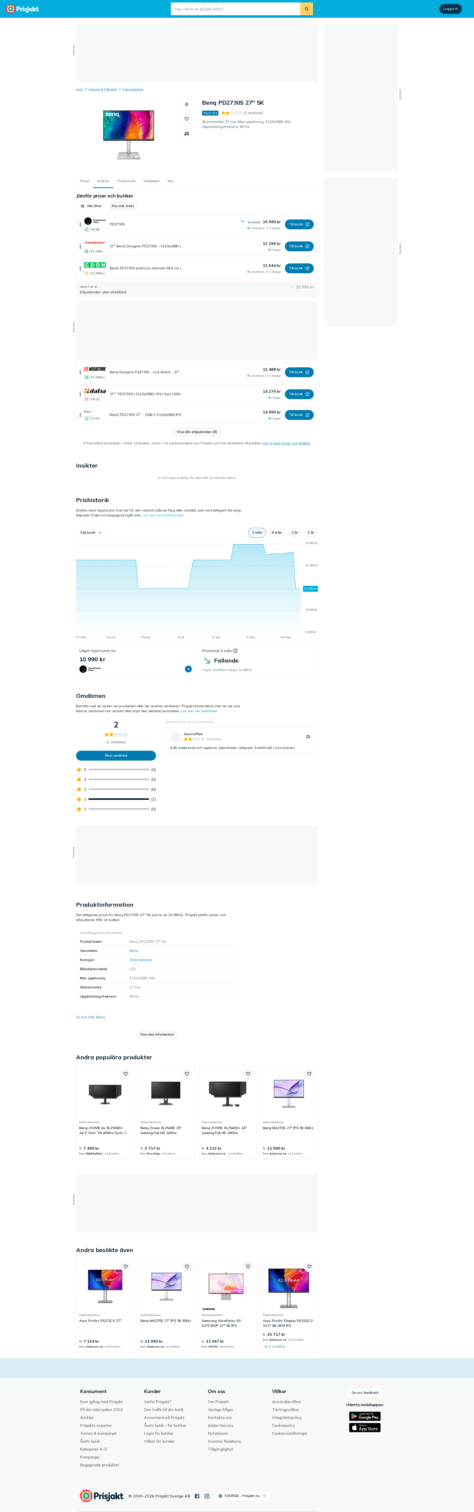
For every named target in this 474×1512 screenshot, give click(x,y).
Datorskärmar (133, 89)
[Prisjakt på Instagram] (207, 1495)
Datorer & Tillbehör (103, 89)
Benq (134, 950)
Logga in (450, 8)
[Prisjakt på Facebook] (197, 1495)
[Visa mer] (80, 224)
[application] (197, 591)
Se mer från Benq (90, 1017)
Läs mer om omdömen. (199, 711)
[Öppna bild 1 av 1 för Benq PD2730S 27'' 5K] (128, 136)
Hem (79, 89)
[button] (186, 104)
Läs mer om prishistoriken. (163, 515)
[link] (242, 741)
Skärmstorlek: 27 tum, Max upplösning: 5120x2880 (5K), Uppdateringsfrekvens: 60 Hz (246, 124)
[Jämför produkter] (186, 133)
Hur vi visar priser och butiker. (287, 443)
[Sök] (306, 8)
